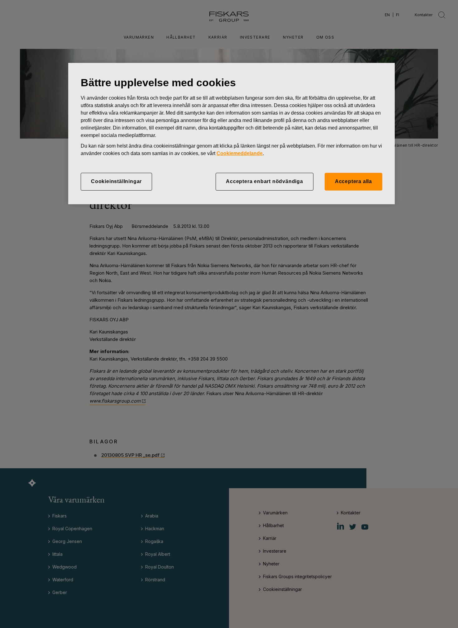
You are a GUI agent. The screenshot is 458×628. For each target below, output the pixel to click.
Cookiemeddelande (240, 153)
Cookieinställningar (116, 181)
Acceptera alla (353, 181)
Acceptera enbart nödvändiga (264, 181)
